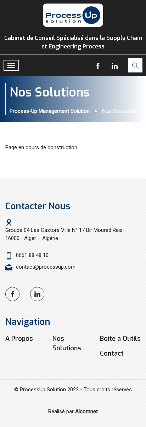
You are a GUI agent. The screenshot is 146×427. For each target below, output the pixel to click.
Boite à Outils (120, 338)
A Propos (19, 338)
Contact (112, 353)
